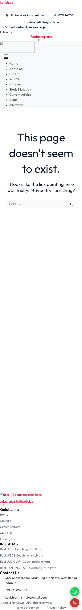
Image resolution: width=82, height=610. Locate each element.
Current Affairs (20, 94)
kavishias (6, 2)
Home (13, 63)
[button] (6, 57)
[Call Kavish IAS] (74, 602)
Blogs (13, 100)
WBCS (14, 79)
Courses (15, 84)
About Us (16, 69)
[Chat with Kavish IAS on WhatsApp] (74, 591)
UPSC (13, 74)
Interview (16, 105)
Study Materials (20, 89)
